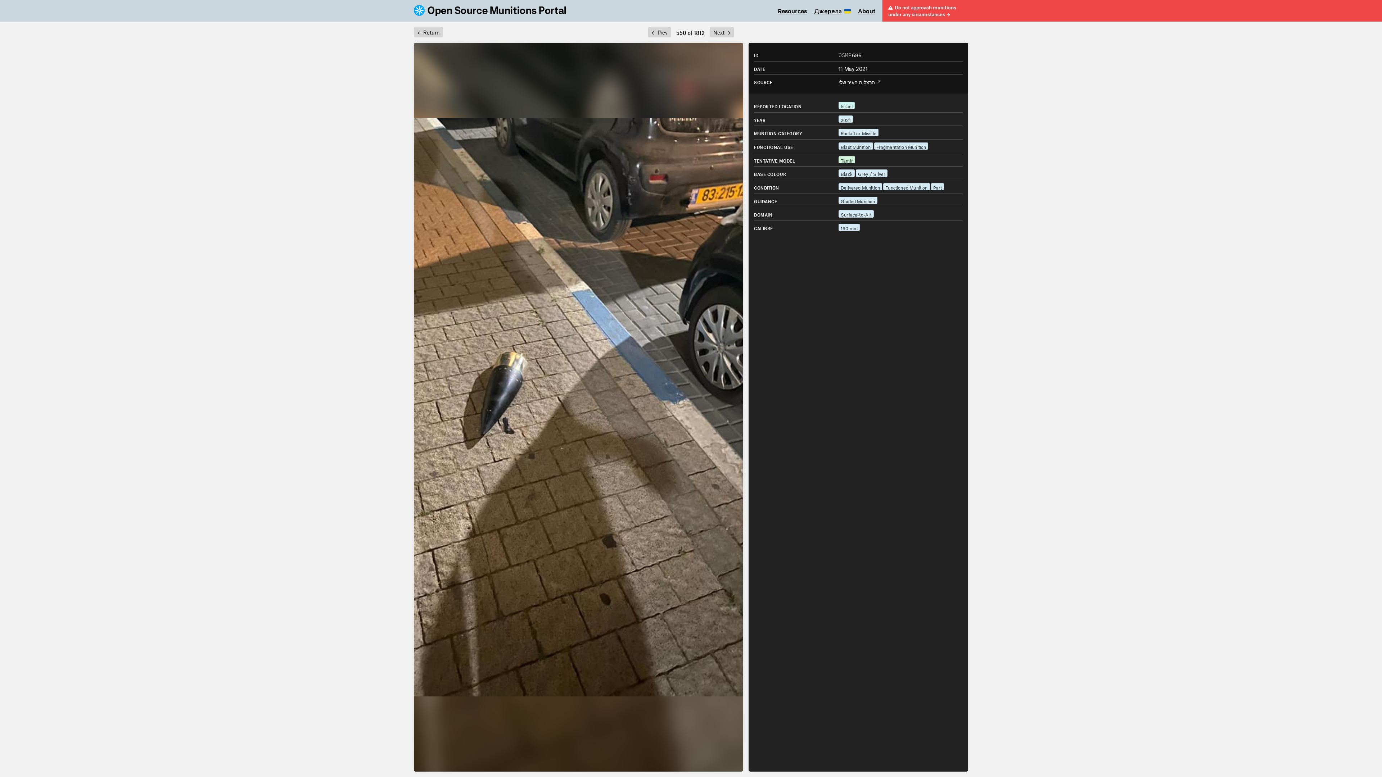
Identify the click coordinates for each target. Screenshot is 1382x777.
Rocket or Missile (858, 132)
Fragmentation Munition (901, 146)
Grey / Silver (871, 173)
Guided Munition (858, 200)
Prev (659, 31)
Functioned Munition (906, 186)
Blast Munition (856, 146)
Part (937, 186)
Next (722, 31)
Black (847, 173)
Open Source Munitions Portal (497, 11)
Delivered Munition (860, 186)
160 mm (849, 227)
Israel (847, 105)
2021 (846, 119)
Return (428, 31)
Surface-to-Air (856, 213)
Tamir (847, 159)
